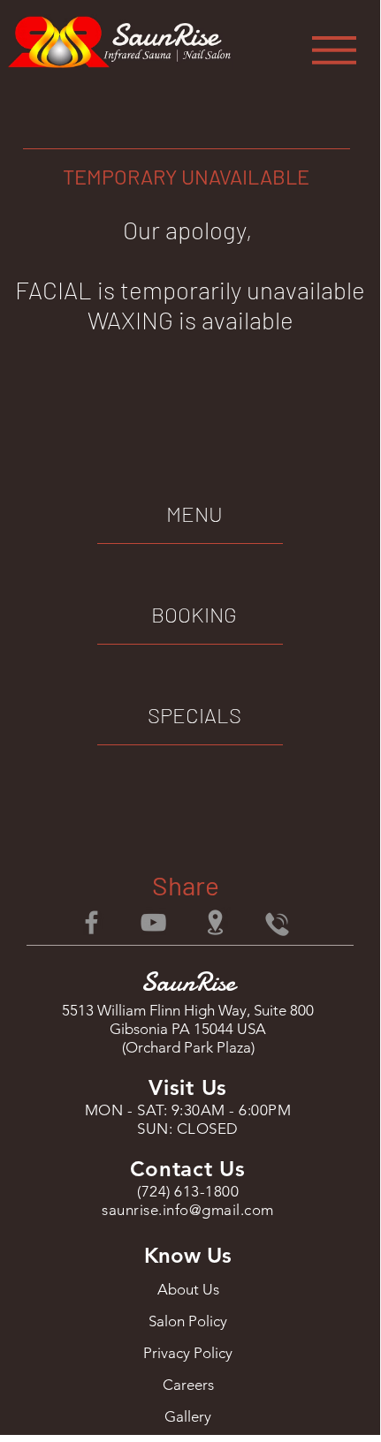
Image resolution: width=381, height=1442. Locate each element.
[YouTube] (153, 922)
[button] (334, 50)
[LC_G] (215, 922)
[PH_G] (277, 922)
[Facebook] (91, 922)
